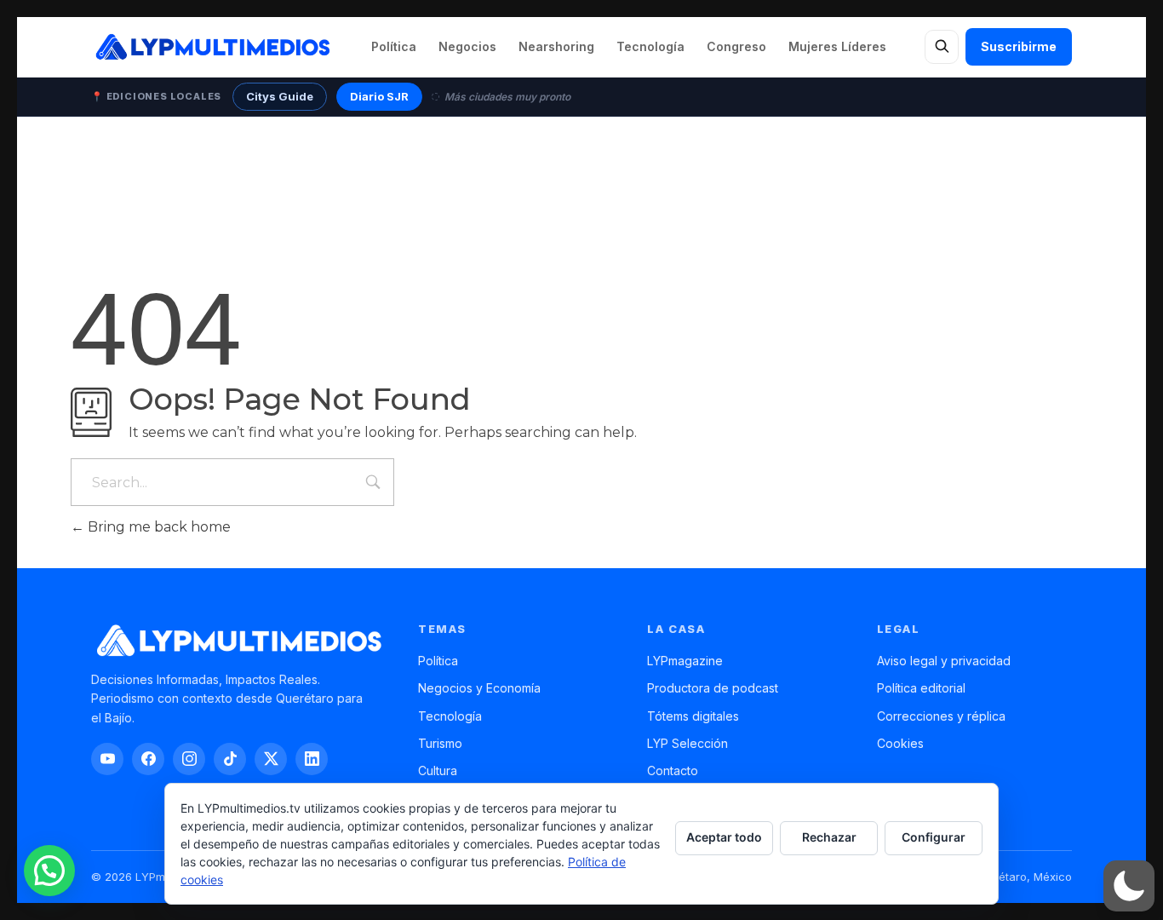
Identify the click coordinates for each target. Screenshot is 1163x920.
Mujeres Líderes (837, 46)
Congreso (736, 46)
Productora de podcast (712, 688)
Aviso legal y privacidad (944, 660)
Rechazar (829, 837)
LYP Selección (687, 743)
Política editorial (921, 688)
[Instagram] (189, 759)
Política (393, 46)
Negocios (467, 46)
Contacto (672, 770)
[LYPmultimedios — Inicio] (211, 46)
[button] (1128, 885)
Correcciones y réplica (941, 716)
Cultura (437, 770)
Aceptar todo (724, 837)
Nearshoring (556, 46)
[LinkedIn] (311, 759)
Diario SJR (379, 96)
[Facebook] (148, 759)
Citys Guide (279, 96)
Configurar (933, 837)
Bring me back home (157, 527)
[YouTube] (107, 759)
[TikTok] (230, 759)
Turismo (440, 743)
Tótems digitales (693, 716)
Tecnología (650, 46)
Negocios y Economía (479, 688)
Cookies (900, 743)
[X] (271, 759)
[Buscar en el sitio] (942, 47)
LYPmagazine (685, 660)
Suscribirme (1019, 46)
